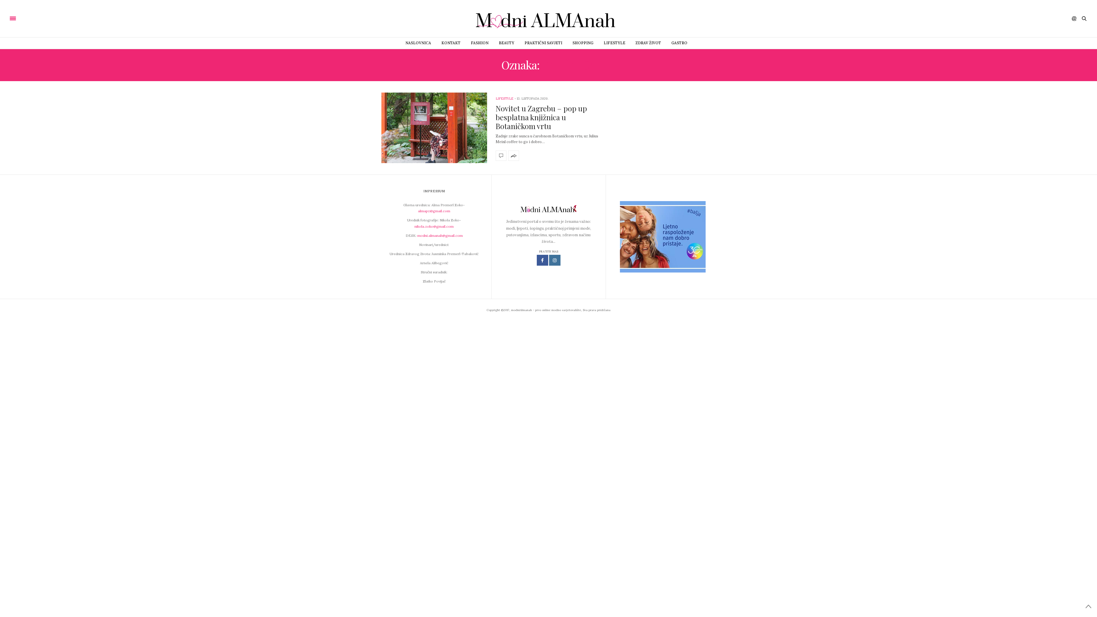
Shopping (582, 43)
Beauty (506, 43)
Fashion (480, 43)
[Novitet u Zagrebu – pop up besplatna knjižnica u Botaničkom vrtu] (434, 128)
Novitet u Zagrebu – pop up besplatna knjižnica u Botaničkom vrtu (541, 117)
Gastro (679, 43)
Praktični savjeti (543, 43)
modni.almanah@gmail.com (440, 235)
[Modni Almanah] (548, 19)
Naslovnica (418, 43)
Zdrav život (648, 43)
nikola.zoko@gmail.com (434, 226)
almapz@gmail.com (434, 211)
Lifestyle (614, 43)
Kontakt (451, 43)
